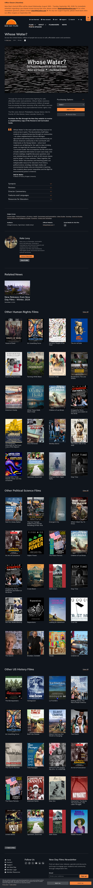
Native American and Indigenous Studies (19, 218)
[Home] (11, 22)
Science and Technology (45, 218)
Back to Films (11, 847)
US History (29, 216)
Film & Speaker (35, 27)
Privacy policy (5, 884)
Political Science (21, 216)
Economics (34, 218)
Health (35, 216)
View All (85, 312)
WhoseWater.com (48, 225)
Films (31, 25)
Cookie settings (13, 884)
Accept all (80, 883)
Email (51, 873)
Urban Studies (61, 216)
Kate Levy (8, 40)
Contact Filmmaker (26, 256)
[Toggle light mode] (80, 19)
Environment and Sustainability (47, 216)
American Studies (77, 216)
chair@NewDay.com (38, 10)
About (41, 25)
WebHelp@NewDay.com (67, 8)
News (64, 25)
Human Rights (11, 216)
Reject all (58, 883)
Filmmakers (54, 25)
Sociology (68, 216)
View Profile (24, 260)
